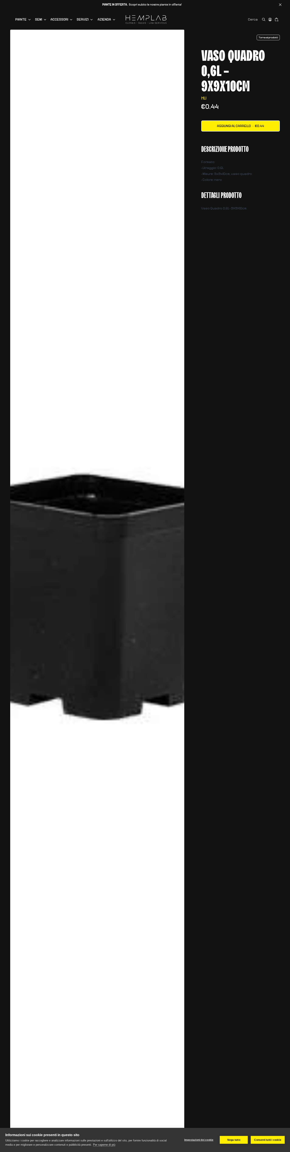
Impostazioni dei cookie (199, 1139)
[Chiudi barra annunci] (280, 5)
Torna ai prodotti (268, 37)
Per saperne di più (104, 1144)
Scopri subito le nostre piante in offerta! (142, 4)
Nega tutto (233, 1139)
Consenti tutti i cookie (267, 1139)
